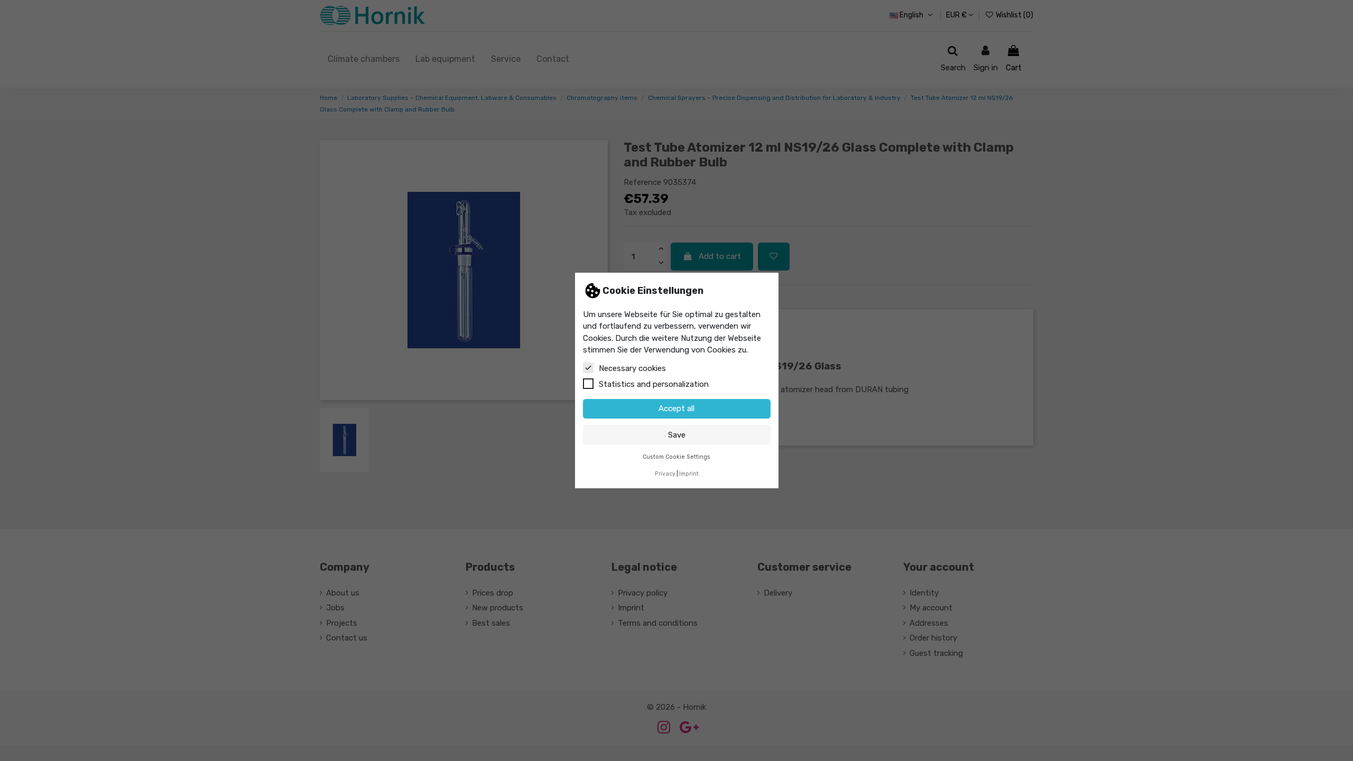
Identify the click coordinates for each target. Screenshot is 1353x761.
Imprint (689, 473)
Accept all (676, 408)
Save (676, 435)
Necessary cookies (632, 368)
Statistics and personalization (654, 384)
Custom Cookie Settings (676, 456)
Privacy (665, 473)
